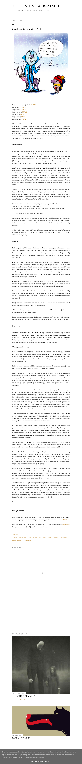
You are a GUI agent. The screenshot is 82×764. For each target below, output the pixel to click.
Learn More (37, 761)
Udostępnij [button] (15, 534)
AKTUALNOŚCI (38, 11)
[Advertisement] (41, 614)
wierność (24, 540)
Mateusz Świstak (47, 537)
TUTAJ (33, 105)
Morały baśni (21, 738)
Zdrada (29, 540)
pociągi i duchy (16, 540)
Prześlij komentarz (25, 700)
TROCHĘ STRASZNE (23, 696)
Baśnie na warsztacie (39, 6)
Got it (48, 761)
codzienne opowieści (36, 537)
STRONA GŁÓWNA (25, 11)
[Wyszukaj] (68, 6)
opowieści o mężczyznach (60, 537)
